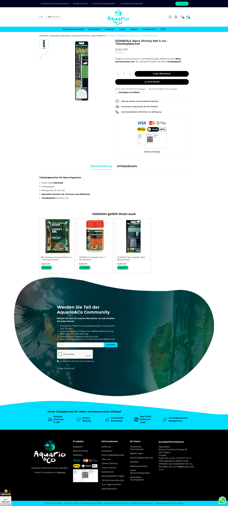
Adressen (134, 462)
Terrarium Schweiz (53, 503)
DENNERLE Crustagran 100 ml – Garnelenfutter (92, 258)
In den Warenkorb (162, 74)
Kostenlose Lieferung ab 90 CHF (55, 4)
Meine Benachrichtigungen (140, 471)
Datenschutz (108, 472)
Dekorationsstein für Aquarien (169, 503)
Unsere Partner (109, 468)
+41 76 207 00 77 (183, 458)
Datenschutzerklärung (84, 361)
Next (108, 72)
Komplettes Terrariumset (141, 503)
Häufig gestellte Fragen (113, 476)
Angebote (78, 447)
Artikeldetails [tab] (127, 166)
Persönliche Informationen (137, 448)
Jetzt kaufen (153, 82)
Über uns (106, 459)
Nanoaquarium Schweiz (116, 503)
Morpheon (61, 472)
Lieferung (106, 447)
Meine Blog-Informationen (137, 478)
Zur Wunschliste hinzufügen (132, 89)
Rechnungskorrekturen (141, 458)
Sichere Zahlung (80, 4)
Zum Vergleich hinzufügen (164, 89)
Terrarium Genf (71, 503)
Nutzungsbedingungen (113, 455)
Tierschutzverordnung (113, 480)
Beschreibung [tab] (101, 166)
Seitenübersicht (109, 489)
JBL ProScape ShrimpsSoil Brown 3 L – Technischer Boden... (56, 258)
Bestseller (78, 455)
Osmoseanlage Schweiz (92, 503)
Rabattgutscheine (138, 466)
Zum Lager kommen (111, 484)
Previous (55, 72)
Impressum (107, 451)
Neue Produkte (80, 451)
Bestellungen (136, 453)
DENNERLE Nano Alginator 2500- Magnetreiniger (131, 258)
